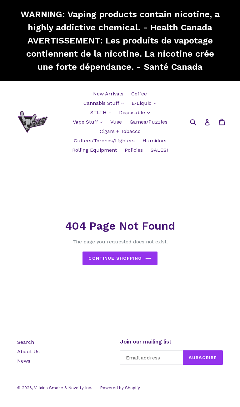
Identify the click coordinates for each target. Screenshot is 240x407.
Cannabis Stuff (105, 103)
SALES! (159, 150)
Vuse (116, 122)
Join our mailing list (146, 341)
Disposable (136, 112)
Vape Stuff (89, 122)
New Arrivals (108, 94)
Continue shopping (115, 258)
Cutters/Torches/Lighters (104, 141)
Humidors (154, 141)
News (23, 361)
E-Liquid (146, 103)
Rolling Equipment (94, 150)
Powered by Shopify (120, 387)
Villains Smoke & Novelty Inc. (63, 387)
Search (25, 342)
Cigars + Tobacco (120, 131)
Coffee (139, 94)
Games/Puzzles (149, 122)
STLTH (102, 112)
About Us (28, 351)
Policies (134, 150)
